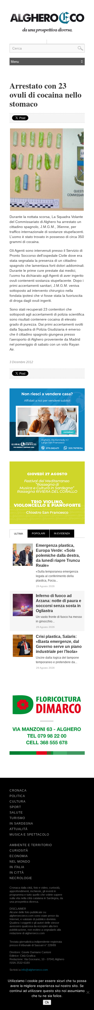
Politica (17, 796)
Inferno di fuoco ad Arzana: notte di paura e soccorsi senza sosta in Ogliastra (58, 603)
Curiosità (19, 850)
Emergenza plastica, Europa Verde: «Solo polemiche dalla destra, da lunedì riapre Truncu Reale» (58, 555)
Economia (19, 856)
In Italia (17, 867)
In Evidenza (62, 533)
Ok (47, 1002)
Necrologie (21, 878)
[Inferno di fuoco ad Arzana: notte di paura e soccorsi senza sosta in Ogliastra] (23, 615)
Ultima (18, 533)
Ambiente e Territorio (31, 845)
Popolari (38, 533)
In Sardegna (21, 823)
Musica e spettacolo (29, 834)
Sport (15, 807)
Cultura (18, 801)
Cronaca (18, 790)
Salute (16, 812)
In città (17, 872)
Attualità (19, 829)
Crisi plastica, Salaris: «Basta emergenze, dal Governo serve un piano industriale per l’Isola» (59, 644)
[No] (87, 992)
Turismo (17, 818)
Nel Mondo (20, 861)
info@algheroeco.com (34, 969)
